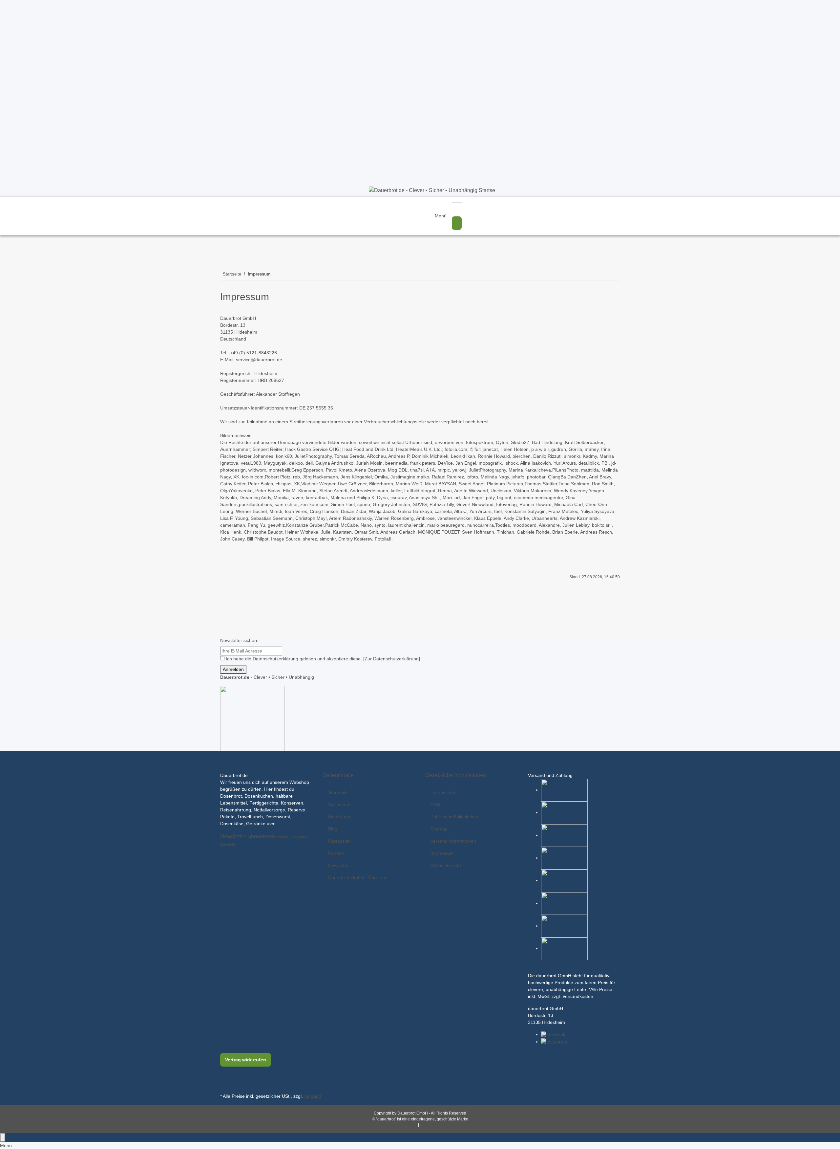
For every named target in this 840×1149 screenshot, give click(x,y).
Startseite (338, 792)
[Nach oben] (2, 1137)
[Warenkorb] (499, 204)
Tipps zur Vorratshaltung (441, 1125)
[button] (478, 216)
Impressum (442, 853)
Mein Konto (340, 816)
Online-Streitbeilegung (397, 1125)
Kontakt (336, 853)
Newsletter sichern (239, 640)
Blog (332, 828)
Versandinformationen (453, 841)
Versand (312, 1096)
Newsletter (339, 865)
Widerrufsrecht (445, 865)
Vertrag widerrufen (245, 1059)
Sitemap (439, 828)
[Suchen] (457, 223)
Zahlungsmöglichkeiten (454, 816)
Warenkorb (339, 804)
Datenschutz (443, 792)
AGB (435, 804)
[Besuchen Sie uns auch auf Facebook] (225, 1070)
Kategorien (339, 841)
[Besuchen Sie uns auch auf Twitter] (225, 1077)
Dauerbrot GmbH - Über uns (357, 877)
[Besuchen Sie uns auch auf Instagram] (225, 1084)
